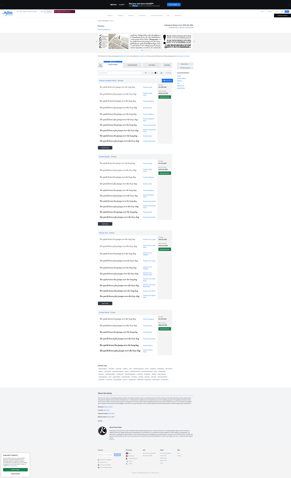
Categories (120, 15)
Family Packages (113, 64)
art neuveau (101, 379)
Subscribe (117, 454)
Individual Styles (132, 65)
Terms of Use (163, 455)
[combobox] (34, 11)
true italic (141, 377)
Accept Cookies (15, 469)
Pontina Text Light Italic (149, 246)
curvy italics (111, 368)
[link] (17, 11)
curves (146, 368)
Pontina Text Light (149, 239)
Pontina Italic (147, 108)
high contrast (169, 368)
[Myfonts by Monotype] (7, 13)
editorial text (148, 379)
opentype (147, 377)
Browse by (110, 15)
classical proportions (138, 368)
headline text (120, 374)
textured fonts (164, 379)
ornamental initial (103, 377)
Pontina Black (148, 345)
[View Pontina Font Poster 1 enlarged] (113, 41)
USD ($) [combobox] (270, 11)
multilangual (147, 374)
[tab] (142, 50)
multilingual (153, 368)
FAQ (178, 453)
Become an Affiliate (147, 455)
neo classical (108, 371)
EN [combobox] (277, 11)
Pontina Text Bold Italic (149, 296)
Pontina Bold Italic (149, 141)
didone (126, 371)
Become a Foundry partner (149, 453)
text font (125, 379)
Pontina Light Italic (147, 94)
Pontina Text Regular (147, 254)
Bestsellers (131, 15)
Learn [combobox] (262, 11)
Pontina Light (147, 87)
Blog (168, 15)
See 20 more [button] (105, 148)
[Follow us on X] (99, 462)
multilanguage (162, 371)
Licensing (167, 65)
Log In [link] (287, 11)
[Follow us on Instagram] (99, 459)
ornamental (139, 374)
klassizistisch (161, 368)
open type (153, 377)
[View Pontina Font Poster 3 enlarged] (177, 41)
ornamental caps (126, 377)
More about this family (183, 56)
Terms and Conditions (165, 453)
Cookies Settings (15, 473)
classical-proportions (135, 371)
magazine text (132, 379)
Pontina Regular (148, 101)
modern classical (162, 374)
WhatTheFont (178, 15)
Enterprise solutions (282, 15)
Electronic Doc (180, 85)
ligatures (101, 371)
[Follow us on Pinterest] (99, 465)
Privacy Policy (163, 458)
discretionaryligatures (130, 374)
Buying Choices (164, 97)
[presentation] (96, 41)
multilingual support (110, 374)
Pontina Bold (147, 136)
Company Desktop (181, 78)
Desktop (179, 76)
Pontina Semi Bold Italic (149, 130)
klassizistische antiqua (147, 371)
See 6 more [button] (105, 224)
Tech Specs (152, 65)
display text (140, 379)
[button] (2, 4)
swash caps (118, 368)
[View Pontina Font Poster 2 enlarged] (145, 41)
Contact (179, 455)
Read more (112, 439)
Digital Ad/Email (181, 88)
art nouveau (109, 379)
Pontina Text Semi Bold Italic (149, 286)
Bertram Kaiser (125, 56)
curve (130, 368)
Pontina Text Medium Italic (147, 274)
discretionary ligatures (118, 371)
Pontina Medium (148, 114)
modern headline (103, 368)
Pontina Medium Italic (148, 120)
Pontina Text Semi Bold (149, 280)
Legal (161, 463)
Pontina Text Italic (149, 261)
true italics (134, 377)
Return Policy (163, 460)
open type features (162, 377)
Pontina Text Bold (149, 291)
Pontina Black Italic (148, 351)
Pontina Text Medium (147, 268)
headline (125, 368)
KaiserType (105, 21)
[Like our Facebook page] (99, 467)
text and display (117, 379)
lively (155, 371)
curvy (110, 377)
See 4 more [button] (105, 303)
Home (99, 21)
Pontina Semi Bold (149, 125)
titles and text (156, 379)
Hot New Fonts (142, 15)
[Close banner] (73, 11)
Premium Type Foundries (156, 15)
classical (154, 374)
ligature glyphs (116, 377)
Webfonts (179, 81)
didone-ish (101, 374)
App (178, 83)
